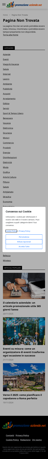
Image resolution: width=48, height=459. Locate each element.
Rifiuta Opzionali (24, 242)
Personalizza (24, 237)
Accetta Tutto (24, 246)
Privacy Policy (24, 231)
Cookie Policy (11, 231)
